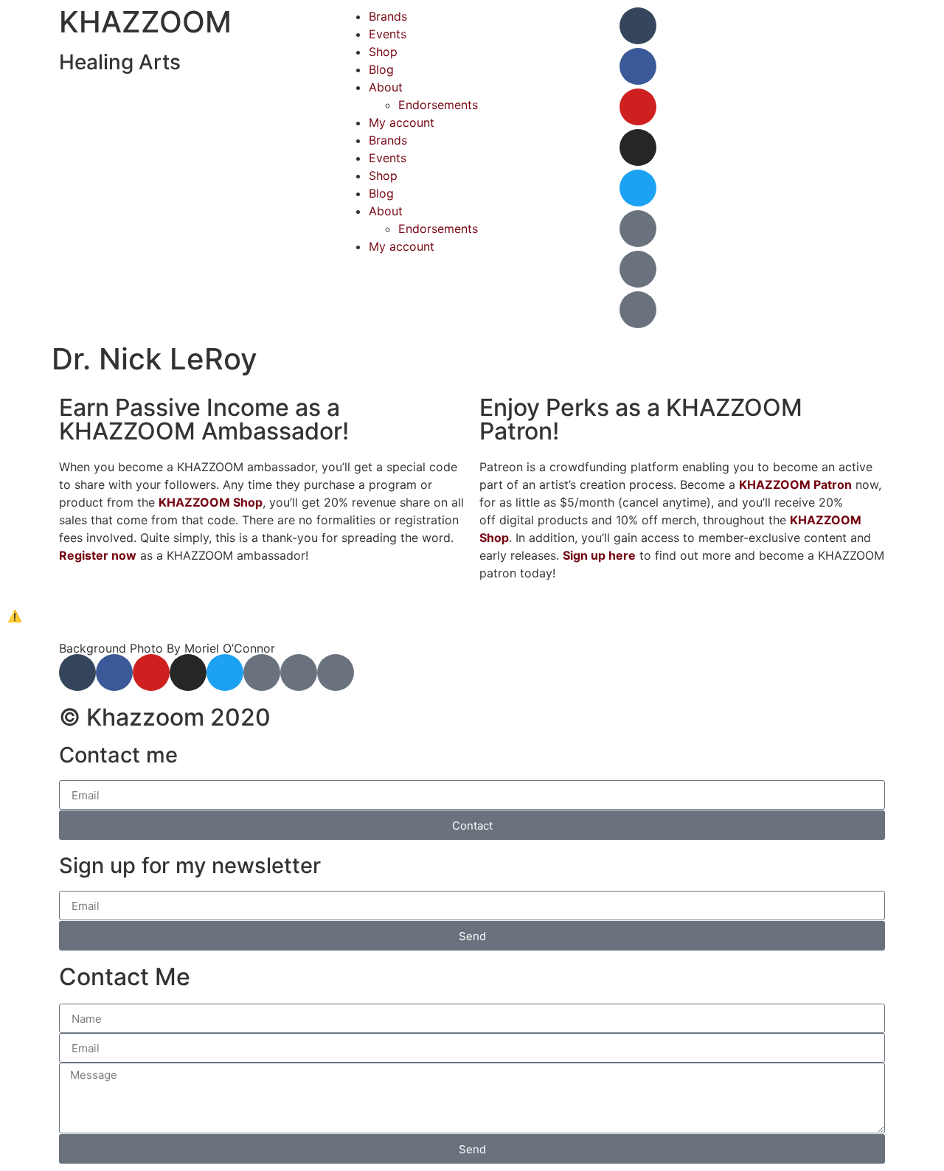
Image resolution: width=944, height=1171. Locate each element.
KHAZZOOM (145, 22)
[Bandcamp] (638, 269)
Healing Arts (120, 61)
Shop (383, 51)
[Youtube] (638, 106)
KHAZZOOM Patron (795, 484)
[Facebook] (638, 66)
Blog (381, 69)
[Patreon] (638, 228)
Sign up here (599, 555)
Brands (388, 16)
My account (401, 122)
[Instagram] (638, 147)
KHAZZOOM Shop (211, 502)
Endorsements (438, 104)
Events (387, 34)
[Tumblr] (638, 25)
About (386, 87)
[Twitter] (638, 188)
